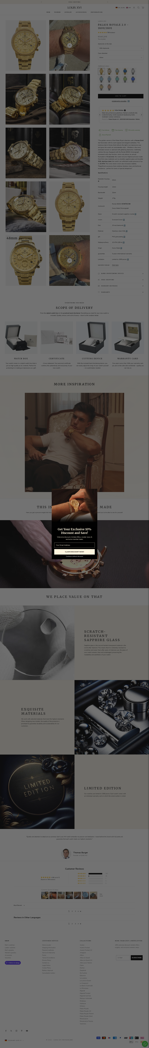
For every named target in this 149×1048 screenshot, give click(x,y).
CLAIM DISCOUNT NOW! (74, 552)
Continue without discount (74, 556)
